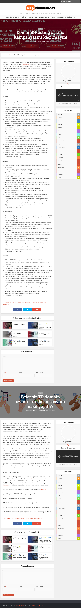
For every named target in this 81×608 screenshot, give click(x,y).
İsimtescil (32, 605)
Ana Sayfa (8, 17)
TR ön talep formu (36, 518)
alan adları (6, 485)
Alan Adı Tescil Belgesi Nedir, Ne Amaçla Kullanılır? (44, 343)
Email (21, 372)
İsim (4, 372)
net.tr (9, 518)
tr (28, 518)
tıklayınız (44, 489)
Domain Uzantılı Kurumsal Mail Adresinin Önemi (19, 335)
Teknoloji (16, 17)
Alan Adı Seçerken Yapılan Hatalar (38, 601)
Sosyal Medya (61, 17)
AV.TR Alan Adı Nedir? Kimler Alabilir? (44, 334)
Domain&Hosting (8, 302)
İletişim (69, 17)
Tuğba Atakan (41, 41)
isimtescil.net (25, 64)
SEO (36, 17)
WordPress (23, 17)
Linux (47, 17)
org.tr (25, 518)
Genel (19, 340)
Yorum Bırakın (29, 41)
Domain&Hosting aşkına (22, 302)
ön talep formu (17, 518)
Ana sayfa (5, 55)
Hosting (31, 17)
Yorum (4, 357)
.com (4, 518)
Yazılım (41, 17)
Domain (53, 17)
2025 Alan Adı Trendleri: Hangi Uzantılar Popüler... (19, 342)
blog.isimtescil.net (19, 605)
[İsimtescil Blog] (40, 8)
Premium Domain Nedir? (19, 324)
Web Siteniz (39, 372)
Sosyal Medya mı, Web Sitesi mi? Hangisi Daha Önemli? (45, 327)
